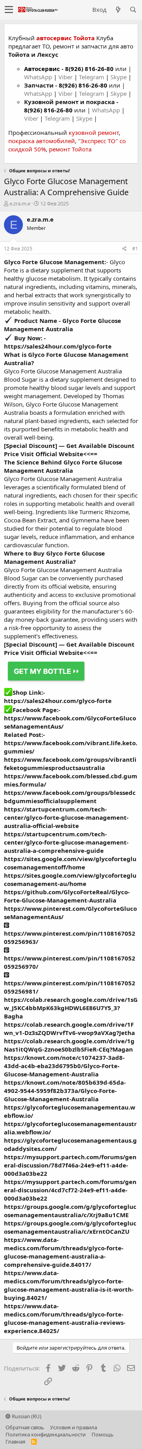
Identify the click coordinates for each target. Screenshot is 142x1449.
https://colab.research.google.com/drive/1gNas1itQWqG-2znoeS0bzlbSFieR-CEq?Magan (69, 1045)
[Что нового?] (117, 9)
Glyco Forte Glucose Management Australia (62, 325)
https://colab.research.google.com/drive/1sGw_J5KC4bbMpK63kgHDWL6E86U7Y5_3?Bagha (71, 1008)
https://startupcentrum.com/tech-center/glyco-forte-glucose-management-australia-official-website (66, 817)
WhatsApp (39, 77)
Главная (15, 1441)
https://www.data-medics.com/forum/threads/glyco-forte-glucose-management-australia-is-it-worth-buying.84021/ (69, 1285)
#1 (135, 248)
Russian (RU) (26, 1416)
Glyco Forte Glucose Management (54, 262)
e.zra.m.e (19, 203)
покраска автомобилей (41, 141)
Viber (65, 77)
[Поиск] (132, 9)
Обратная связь (25, 1427)
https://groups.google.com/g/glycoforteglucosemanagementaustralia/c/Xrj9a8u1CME (70, 1211)
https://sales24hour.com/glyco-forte (58, 346)
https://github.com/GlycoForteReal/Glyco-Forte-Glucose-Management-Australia (67, 896)
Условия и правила (73, 1427)
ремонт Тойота (70, 149)
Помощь (103, 1434)
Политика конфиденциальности (46, 1434)
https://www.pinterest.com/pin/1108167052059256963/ (69, 937)
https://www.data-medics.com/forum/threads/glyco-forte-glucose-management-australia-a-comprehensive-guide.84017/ (63, 1252)
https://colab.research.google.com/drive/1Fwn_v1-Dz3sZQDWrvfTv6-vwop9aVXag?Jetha (69, 1028)
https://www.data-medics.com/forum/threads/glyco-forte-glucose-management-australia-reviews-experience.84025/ (64, 1318)
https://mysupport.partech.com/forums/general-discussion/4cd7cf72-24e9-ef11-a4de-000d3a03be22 (70, 1190)
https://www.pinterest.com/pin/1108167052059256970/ (69, 962)
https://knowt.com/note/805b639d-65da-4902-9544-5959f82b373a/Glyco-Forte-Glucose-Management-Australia (65, 1090)
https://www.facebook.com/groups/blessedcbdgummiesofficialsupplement (70, 797)
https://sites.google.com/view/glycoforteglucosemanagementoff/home (70, 863)
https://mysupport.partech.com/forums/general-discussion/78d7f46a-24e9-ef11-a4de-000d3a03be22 (70, 1165)
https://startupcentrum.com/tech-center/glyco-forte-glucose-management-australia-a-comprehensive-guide (66, 842)
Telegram (92, 77)
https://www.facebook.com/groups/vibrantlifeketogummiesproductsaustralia (70, 763)
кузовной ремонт (94, 132)
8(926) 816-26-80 (89, 69)
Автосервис (42, 69)
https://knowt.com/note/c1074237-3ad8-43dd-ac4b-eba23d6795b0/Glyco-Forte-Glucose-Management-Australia (64, 1066)
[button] (9, 10)
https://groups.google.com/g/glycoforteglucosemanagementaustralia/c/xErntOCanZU (70, 1227)
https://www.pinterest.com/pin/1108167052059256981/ (69, 987)
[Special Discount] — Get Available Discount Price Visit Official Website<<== (69, 450)
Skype (119, 77)
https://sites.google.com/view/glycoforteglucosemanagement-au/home (70, 879)
